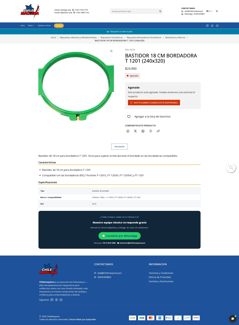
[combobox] (136, 11)
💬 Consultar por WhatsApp (119, 235)
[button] (31, 25)
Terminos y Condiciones (161, 272)
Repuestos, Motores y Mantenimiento (78, 37)
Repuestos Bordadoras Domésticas (144, 37)
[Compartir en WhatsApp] (143, 131)
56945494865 (104, 277)
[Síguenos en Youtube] (217, 25)
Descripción (119, 146)
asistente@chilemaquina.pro (132, 243)
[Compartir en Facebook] (127, 131)
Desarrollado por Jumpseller (82, 319)
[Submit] (160, 11)
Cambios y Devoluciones (161, 281)
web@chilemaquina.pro (193, 11)
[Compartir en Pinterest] (150, 131)
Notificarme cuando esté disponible (156, 102)
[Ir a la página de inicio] (30, 11)
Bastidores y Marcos (175, 37)
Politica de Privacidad (160, 277)
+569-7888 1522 (82, 12)
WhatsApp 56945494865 (194, 14)
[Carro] (217, 11)
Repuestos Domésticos (112, 37)
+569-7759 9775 (81, 10)
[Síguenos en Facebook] (212, 25)
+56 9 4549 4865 (109, 243)
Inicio (53, 37)
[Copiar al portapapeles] (158, 131)
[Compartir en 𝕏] (135, 131)
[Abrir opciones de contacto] (233, 319)
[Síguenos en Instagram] (207, 25)
